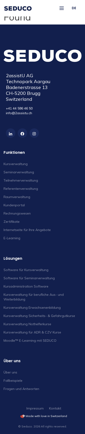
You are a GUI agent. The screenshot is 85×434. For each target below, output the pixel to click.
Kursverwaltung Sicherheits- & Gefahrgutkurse (39, 316)
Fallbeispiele (13, 380)
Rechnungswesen (17, 213)
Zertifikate (12, 221)
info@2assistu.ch (19, 113)
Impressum (35, 408)
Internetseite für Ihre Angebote (27, 230)
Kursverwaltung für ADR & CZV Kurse (32, 332)
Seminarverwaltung (19, 172)
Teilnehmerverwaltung (21, 180)
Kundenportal (14, 205)
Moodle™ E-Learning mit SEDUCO (30, 340)
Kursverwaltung (16, 164)
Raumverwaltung (17, 197)
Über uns (10, 372)
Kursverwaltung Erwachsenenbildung (32, 307)
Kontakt (55, 408)
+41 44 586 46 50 (19, 108)
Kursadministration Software (26, 286)
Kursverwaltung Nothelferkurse (27, 324)
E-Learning (12, 238)
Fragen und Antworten (21, 389)
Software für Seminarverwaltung (29, 278)
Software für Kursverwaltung (26, 270)
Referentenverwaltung (21, 189)
